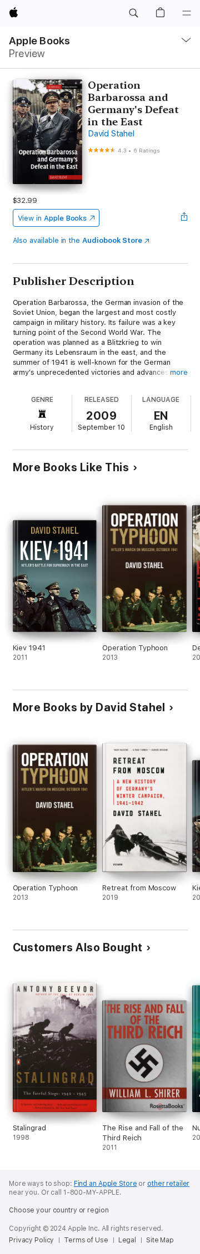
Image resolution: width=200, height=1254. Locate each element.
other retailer (168, 1183)
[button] (133, 13)
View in (52, 218)
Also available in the (78, 240)
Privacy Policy (31, 1240)
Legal (127, 1240)
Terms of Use (86, 1240)
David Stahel (111, 134)
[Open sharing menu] (184, 218)
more (179, 372)
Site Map (160, 1240)
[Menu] (186, 13)
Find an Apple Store (105, 1183)
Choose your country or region (59, 1210)
